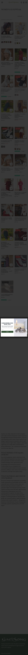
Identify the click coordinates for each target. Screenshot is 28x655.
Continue (7, 331)
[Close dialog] (26, 319)
